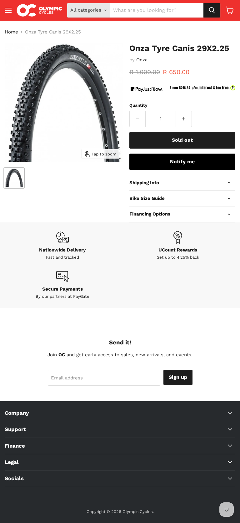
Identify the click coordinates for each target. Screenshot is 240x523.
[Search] (211, 10)
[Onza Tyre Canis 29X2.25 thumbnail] (14, 178)
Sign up (178, 377)
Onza (142, 60)
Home (11, 32)
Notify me (182, 162)
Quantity (138, 105)
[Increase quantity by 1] (184, 119)
